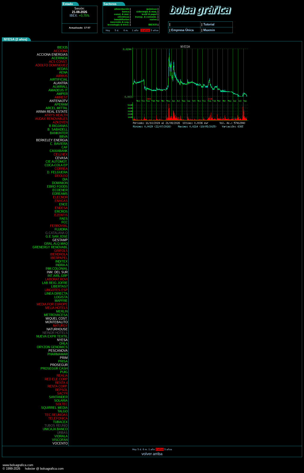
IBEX (80, 15)
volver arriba (152, 454)
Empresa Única (182, 30)
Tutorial (208, 24)
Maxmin (209, 30)
